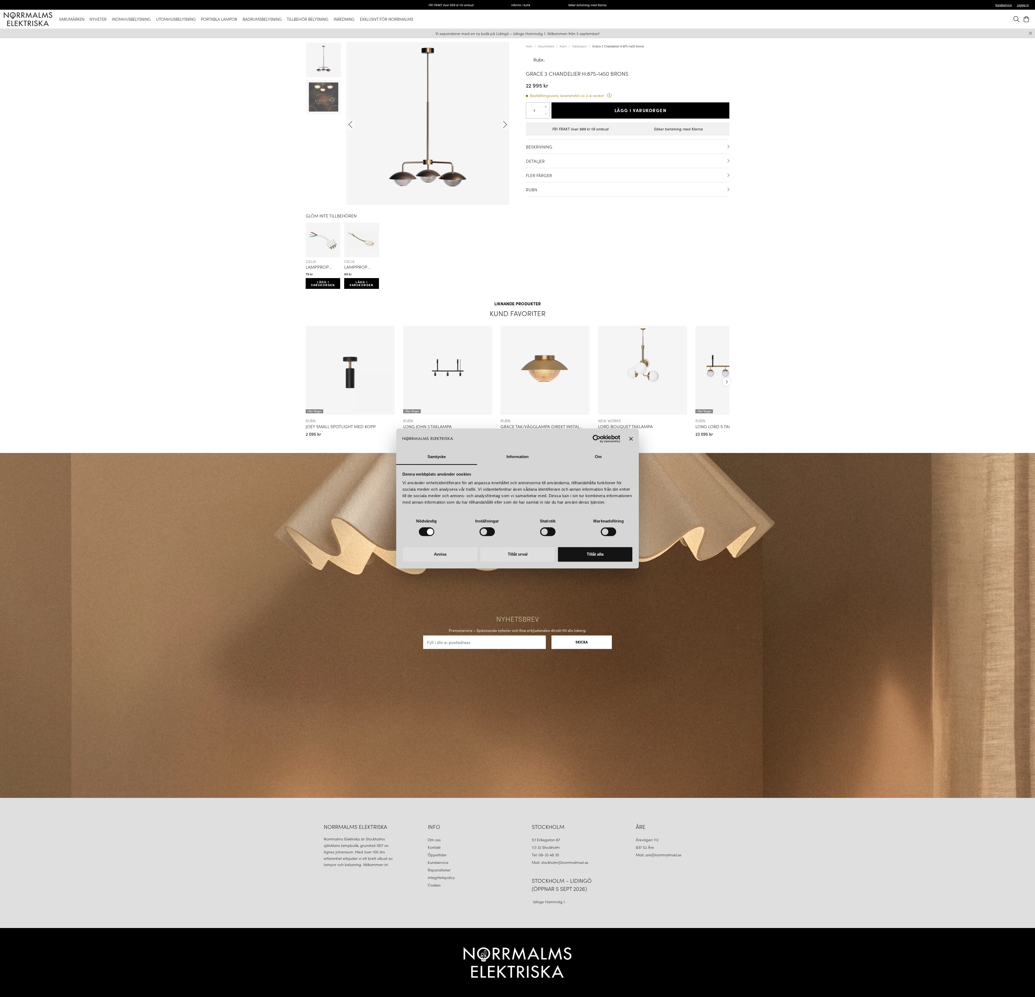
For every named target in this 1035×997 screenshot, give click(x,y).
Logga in (1023, 5)
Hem (529, 46)
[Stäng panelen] (631, 439)
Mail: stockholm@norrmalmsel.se (560, 862)
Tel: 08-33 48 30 (546, 854)
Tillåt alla (595, 554)
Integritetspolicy (441, 877)
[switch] (487, 532)
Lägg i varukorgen (323, 283)
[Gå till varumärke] (627, 60)
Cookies (434, 885)
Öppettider (437, 854)
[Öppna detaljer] (728, 146)
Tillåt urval (517, 554)
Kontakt (434, 847)
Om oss (434, 839)
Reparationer (439, 870)
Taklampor (579, 46)
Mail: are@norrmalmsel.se (658, 854)
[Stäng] (1030, 33)
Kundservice (1003, 5)
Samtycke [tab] (436, 456)
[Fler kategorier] (727, 382)
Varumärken (546, 46)
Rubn (563, 46)
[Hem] (28, 19)
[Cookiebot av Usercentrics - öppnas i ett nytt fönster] (596, 439)
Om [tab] (598, 456)
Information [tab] (517, 456)
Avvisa (440, 554)
